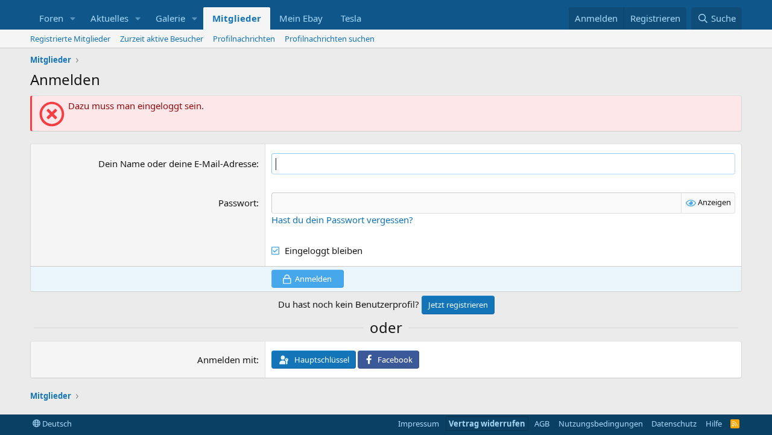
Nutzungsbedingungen (600, 423)
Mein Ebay (301, 18)
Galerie (170, 18)
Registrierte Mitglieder (70, 38)
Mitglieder (236, 18)
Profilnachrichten (244, 38)
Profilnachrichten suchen (330, 38)
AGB (541, 423)
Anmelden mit (226, 360)
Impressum (418, 423)
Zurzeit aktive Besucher (161, 38)
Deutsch (56, 423)
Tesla (351, 18)
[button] (73, 18)
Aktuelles (109, 18)
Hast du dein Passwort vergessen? (342, 220)
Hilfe (714, 423)
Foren (51, 18)
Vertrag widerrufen (487, 423)
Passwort (237, 203)
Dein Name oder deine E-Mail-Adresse (177, 163)
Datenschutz (674, 423)
